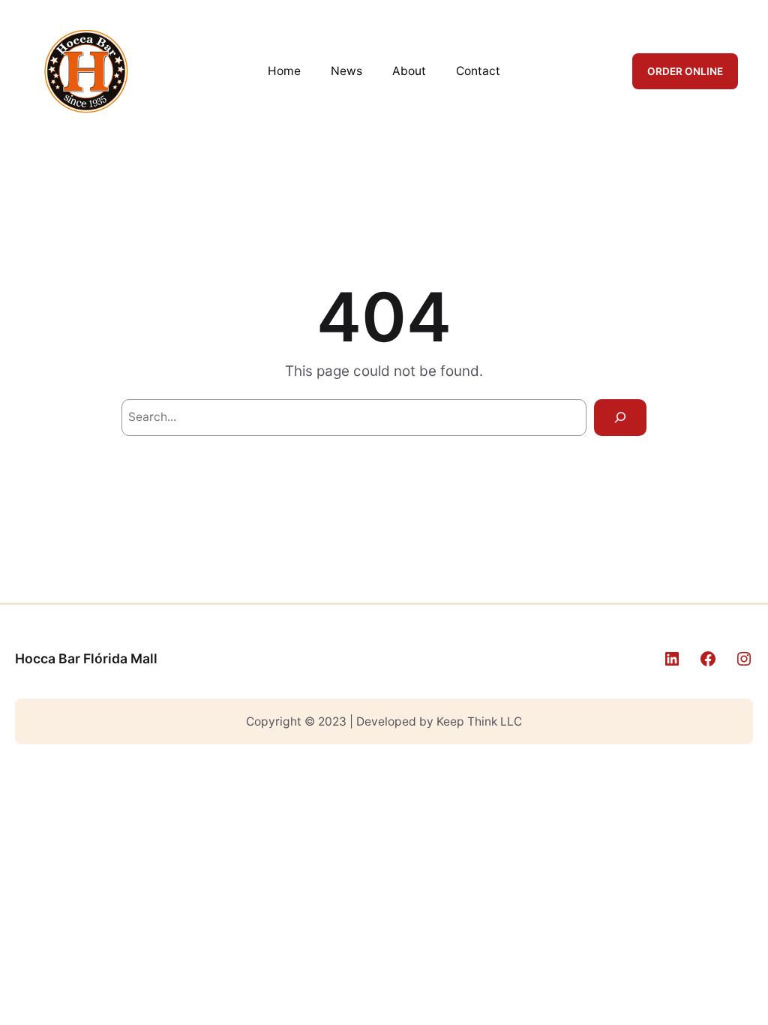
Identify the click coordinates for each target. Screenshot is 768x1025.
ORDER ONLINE (685, 71)
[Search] (620, 417)
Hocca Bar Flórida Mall (86, 658)
